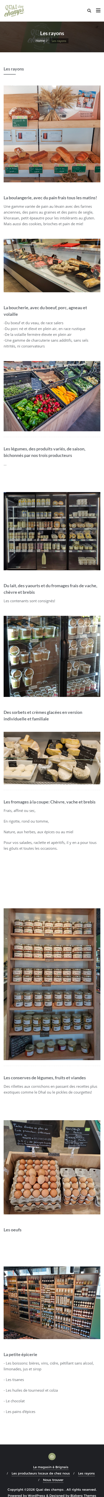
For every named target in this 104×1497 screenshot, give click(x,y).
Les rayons (86, 1471)
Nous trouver (53, 1477)
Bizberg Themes (83, 1493)
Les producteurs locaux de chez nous (41, 1471)
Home (40, 40)
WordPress (36, 1493)
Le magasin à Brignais (50, 1464)
